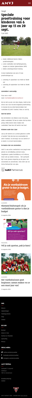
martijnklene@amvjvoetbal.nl (14, 98)
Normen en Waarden (7, 336)
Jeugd (3, 11)
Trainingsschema (5, 314)
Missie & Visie (5, 333)
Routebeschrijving (6, 378)
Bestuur (3, 330)
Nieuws (3, 308)
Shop (2, 317)
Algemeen (4, 203)
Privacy (3, 341)
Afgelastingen (5, 311)
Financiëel (4, 243)
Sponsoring (4, 339)
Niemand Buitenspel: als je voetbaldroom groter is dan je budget (15, 209)
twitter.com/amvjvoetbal (10, 352)
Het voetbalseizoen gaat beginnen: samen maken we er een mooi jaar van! (15, 283)
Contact (3, 319)
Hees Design (24, 395)
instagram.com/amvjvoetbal (11, 358)
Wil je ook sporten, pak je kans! (15, 246)
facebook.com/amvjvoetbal (10, 355)
